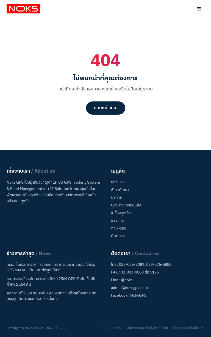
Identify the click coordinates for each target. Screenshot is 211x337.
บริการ (116, 197)
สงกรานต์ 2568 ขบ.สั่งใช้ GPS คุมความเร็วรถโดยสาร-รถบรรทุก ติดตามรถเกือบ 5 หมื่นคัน (51, 296)
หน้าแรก (117, 182)
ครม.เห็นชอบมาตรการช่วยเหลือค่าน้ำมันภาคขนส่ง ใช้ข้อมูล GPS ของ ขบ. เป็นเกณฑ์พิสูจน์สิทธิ (52, 267)
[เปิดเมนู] (198, 8)
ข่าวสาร (117, 220)
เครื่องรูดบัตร (121, 213)
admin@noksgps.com (129, 287)
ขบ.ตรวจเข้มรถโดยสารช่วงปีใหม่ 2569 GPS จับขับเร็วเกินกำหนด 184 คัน (51, 281)
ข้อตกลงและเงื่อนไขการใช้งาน (147, 328)
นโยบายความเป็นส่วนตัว (188, 328)
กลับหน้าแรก (106, 108)
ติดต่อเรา (118, 236)
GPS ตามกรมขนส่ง (126, 205)
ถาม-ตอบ (118, 228)
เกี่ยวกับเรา (120, 190)
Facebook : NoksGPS (128, 295)
